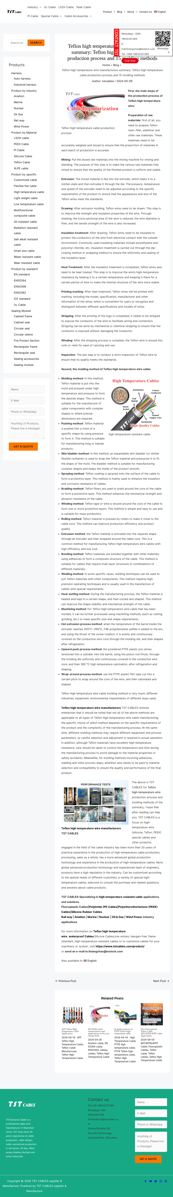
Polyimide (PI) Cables (103, 906)
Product (107, 11)
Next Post (161, 981)
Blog (119, 11)
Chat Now (130, 60)
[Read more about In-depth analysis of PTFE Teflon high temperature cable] (125, 1014)
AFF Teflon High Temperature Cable (72, 1041)
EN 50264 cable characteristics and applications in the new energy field (98, 1032)
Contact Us (145, 11)
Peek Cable (83, 7)
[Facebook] (145, 1181)
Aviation (80, 917)
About (130, 11)
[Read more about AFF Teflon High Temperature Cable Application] (73, 1014)
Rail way (66, 917)
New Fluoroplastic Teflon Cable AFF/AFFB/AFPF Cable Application (151, 1032)
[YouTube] (150, 1181)
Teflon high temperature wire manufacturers (91, 707)
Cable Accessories (76, 16)
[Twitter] (155, 1181)
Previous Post (65, 981)
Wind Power (134, 917)
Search (36, 42)
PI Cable (33, 16)
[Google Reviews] (166, 1181)
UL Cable (50, 7)
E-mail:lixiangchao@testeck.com (138, 46)
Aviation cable (95, 1043)
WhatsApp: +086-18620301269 (131, 36)
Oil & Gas (118, 917)
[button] (39, 7)
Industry (33, 7)
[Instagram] (160, 1181)
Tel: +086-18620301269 (135, 54)
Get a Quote (23, 446)
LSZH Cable (66, 7)
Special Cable (49, 16)
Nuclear (104, 917)
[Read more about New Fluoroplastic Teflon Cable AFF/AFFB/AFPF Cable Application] (152, 1014)
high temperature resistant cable (121, 897)
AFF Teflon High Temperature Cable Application (70, 1031)
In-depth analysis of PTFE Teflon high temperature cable (123, 1031)
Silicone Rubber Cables (86, 912)
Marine (92, 917)
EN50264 (93, 1049)
